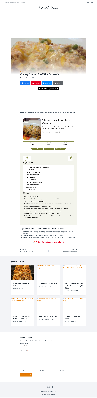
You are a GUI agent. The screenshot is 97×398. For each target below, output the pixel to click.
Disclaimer (43, 391)
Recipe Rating (24, 343)
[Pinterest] (91, 2)
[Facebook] (88, 2)
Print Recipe (54, 88)
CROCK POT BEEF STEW (70, 251)
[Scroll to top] (93, 395)
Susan (23, 77)
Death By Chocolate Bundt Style (29, 251)
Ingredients (27, 160)
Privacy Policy (52, 391)
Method (71, 160)
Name (23, 370)
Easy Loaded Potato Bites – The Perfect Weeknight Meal (74, 286)
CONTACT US (24, 2)
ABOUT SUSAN (14, 2)
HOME (7, 2)
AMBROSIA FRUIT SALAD (48, 284)
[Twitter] (48, 387)
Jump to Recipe (44, 88)
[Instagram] (52, 387)
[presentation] (22, 272)
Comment (24, 351)
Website (62, 370)
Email (42, 370)
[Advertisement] (48, 22)
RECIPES (22, 71)
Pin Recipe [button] (55, 132)
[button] (71, 167)
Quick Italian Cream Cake (48, 316)
